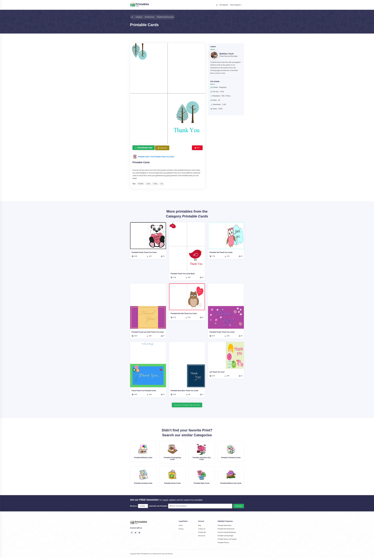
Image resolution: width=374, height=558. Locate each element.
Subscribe (239, 506)
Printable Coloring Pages (225, 535)
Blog (199, 525)
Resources (201, 535)
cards (148, 183)
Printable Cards (144, 157)
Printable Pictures (223, 542)
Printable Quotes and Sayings (227, 539)
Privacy (181, 529)
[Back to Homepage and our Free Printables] (132, 17)
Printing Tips (202, 532)
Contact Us (201, 529)
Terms (181, 525)
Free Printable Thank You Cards (162, 157)
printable (140, 183)
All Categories (224, 5)
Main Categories (235, 5)
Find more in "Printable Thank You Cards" (187, 405)
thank (155, 183)
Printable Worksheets (224, 525)
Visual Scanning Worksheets (227, 532)
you (162, 183)
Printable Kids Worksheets (226, 529)
